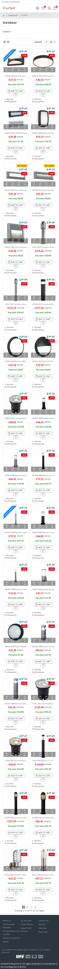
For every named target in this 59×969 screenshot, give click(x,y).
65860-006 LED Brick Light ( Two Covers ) (16, 133)
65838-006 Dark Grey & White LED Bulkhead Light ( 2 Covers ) (16, 76)
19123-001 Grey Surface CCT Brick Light (16, 190)
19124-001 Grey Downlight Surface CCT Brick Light (43, 190)
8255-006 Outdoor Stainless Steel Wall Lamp (16, 875)
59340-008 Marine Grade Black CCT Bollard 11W (43, 532)
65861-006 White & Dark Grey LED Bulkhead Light (43, 133)
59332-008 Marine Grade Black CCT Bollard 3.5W (43, 418)
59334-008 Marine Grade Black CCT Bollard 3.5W (43, 475)
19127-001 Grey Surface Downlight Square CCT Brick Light (16, 247)
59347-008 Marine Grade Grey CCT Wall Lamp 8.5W (43, 589)
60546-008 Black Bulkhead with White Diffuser (16, 646)
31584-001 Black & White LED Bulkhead (16, 361)
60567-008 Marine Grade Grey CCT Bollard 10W (16, 703)
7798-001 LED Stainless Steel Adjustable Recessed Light (16, 760)
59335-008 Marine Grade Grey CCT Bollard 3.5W (16, 532)
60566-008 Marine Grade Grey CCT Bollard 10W (43, 646)
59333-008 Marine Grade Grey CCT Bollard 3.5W (16, 475)
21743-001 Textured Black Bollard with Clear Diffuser (43, 304)
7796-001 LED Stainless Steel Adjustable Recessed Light (43, 703)
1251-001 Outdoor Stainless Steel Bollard (43, 247)
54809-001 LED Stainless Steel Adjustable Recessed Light (16, 418)
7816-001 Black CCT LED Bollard (43, 760)
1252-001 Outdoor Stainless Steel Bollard (16, 304)
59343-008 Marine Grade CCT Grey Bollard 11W (16, 589)
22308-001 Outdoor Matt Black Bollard (43, 817)
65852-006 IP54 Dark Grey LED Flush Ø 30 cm (43, 76)
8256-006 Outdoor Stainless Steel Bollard (43, 875)
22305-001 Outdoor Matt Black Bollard (16, 817)
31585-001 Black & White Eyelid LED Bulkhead (43, 361)
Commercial (12, 15)
